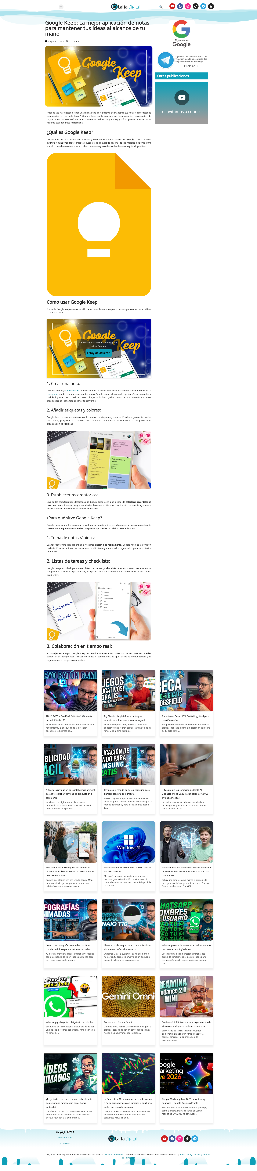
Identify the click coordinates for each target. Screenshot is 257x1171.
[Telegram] (203, 6)
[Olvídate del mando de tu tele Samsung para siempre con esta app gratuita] (128, 765)
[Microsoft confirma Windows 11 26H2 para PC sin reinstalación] (128, 842)
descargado (73, 390)
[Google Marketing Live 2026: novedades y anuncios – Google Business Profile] (186, 1074)
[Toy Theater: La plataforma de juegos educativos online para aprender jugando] (128, 691)
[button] (61, 6)
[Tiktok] (196, 6)
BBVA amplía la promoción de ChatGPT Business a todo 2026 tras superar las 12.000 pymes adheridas (185, 793)
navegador (52, 393)
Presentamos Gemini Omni (118, 1022)
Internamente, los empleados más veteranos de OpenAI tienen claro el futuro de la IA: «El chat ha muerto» (186, 871)
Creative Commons (113, 1154)
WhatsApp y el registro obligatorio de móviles (69, 1022)
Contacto (64, 1143)
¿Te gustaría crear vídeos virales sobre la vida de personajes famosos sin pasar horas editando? (69, 1103)
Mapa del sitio (65, 1137)
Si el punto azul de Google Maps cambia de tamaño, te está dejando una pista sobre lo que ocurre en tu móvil (70, 871)
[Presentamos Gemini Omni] (128, 997)
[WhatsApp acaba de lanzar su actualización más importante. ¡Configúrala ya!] (186, 920)
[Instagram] (188, 6)
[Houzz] (211, 6)
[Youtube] (172, 6)
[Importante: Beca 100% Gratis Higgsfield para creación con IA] (186, 691)
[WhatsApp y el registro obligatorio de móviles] (70, 997)
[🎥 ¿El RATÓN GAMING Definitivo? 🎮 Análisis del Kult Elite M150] (70, 691)
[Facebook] (180, 6)
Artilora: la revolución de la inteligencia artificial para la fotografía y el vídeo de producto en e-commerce (70, 793)
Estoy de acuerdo (99, 353)
